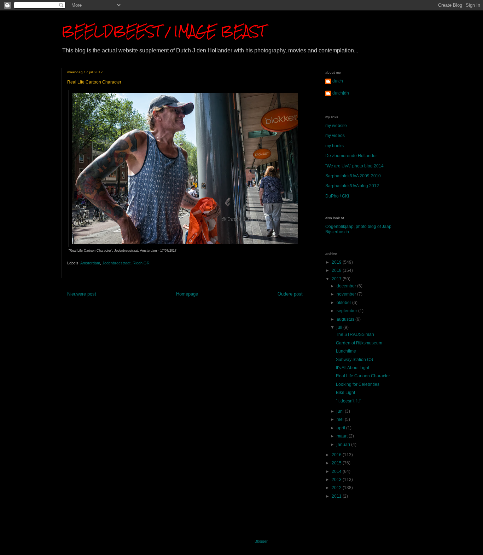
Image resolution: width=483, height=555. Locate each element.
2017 (337, 278)
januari (344, 444)
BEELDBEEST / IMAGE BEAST (163, 31)
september (347, 310)
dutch (337, 81)
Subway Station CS (354, 359)
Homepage (187, 294)
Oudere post (290, 294)
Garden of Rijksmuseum (359, 343)
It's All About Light (352, 367)
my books (334, 145)
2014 (337, 471)
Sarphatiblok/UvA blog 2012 (352, 185)
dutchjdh (340, 93)
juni (341, 411)
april (341, 427)
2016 (337, 454)
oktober (344, 302)
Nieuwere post (81, 294)
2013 (337, 479)
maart (343, 436)
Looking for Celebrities (357, 384)
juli (340, 327)
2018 (337, 270)
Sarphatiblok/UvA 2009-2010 (353, 175)
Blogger (261, 541)
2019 (337, 262)
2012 (337, 487)
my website (336, 125)
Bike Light (345, 392)
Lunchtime (346, 351)
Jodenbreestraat (116, 263)
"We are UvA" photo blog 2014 (354, 166)
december (347, 286)
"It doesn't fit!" (348, 401)
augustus (346, 319)
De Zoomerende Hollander (351, 155)
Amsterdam (90, 263)
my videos (335, 135)
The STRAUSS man (355, 334)
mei (341, 419)
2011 (337, 496)
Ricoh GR (141, 263)
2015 (337, 462)
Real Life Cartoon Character (363, 375)
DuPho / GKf (337, 196)
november (347, 294)
